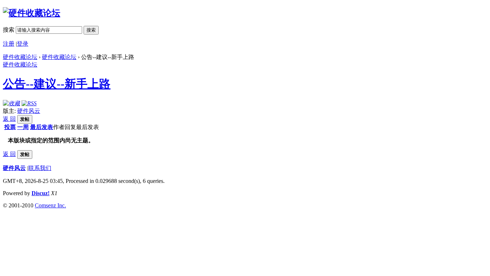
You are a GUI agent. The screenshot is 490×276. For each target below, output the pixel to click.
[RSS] (29, 103)
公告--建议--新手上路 (56, 83)
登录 (22, 44)
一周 (23, 127)
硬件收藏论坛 (20, 57)
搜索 (8, 30)
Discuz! (41, 193)
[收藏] (11, 103)
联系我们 (39, 168)
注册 (8, 44)
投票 (10, 127)
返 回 (9, 119)
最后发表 (41, 127)
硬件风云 (28, 111)
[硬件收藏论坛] (31, 13)
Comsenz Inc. (50, 205)
